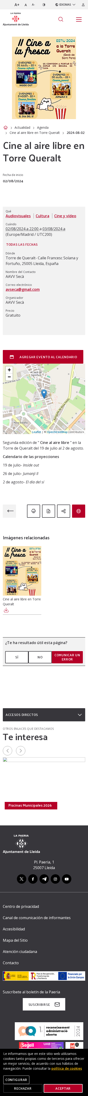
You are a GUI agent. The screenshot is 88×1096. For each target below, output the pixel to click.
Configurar (16, 1080)
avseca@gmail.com (23, 289)
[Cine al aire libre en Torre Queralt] (22, 571)
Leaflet (36, 432)
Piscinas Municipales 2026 (30, 805)
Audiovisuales (18, 215)
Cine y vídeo (65, 215)
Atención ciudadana (20, 951)
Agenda (43, 127)
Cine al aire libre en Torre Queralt (35, 132)
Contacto (11, 962)
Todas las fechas (22, 244)
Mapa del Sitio (15, 940)
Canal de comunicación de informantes (37, 917)
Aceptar (63, 1088)
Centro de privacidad (21, 906)
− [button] (9, 377)
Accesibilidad (14, 929)
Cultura (42, 215)
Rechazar (23, 1088)
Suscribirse (39, 1004)
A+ (17, 4)
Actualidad (22, 127)
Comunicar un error (67, 657)
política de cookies (66, 1068)
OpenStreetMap (57, 432)
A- (33, 5)
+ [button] (9, 370)
